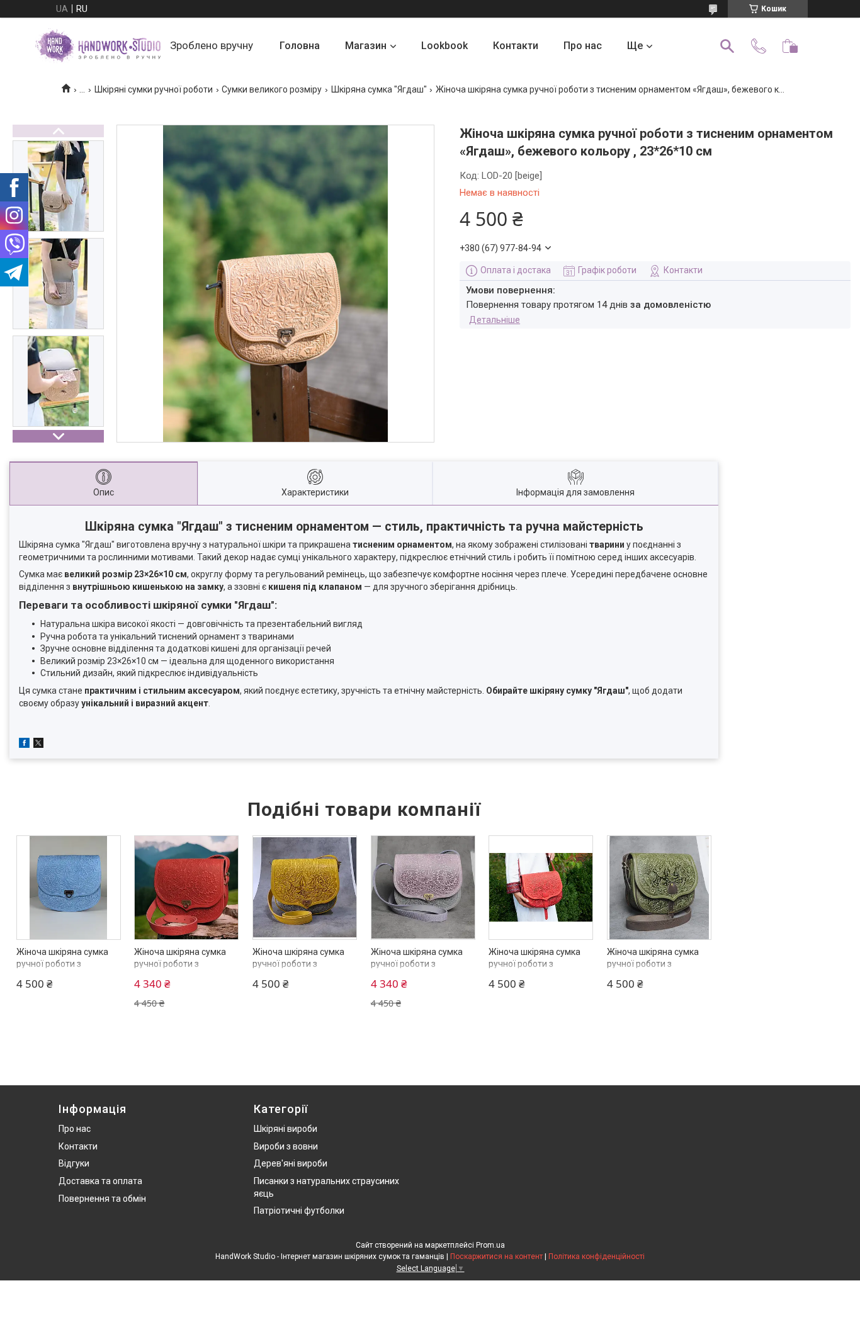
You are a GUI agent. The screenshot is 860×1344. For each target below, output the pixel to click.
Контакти (515, 46)
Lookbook (444, 46)
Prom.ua (490, 1245)
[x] (38, 745)
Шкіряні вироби (285, 1129)
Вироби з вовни (286, 1146)
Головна (300, 46)
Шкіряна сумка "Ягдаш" (379, 89)
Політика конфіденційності (596, 1256)
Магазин (366, 46)
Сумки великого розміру (272, 89)
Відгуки (74, 1163)
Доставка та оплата (100, 1181)
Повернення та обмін (102, 1199)
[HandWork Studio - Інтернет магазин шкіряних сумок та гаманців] (98, 46)
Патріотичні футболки (299, 1211)
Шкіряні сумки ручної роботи (153, 89)
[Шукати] (727, 46)
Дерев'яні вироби (290, 1163)
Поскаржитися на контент (496, 1256)
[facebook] (24, 745)
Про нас (582, 46)
